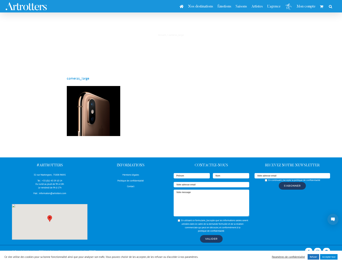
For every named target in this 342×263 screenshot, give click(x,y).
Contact (130, 186)
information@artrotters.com (52, 193)
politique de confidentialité (211, 230)
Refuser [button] (313, 256)
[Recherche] (330, 6)
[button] (49, 218)
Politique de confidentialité (130, 180)
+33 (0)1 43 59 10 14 (52, 180)
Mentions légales (130, 174)
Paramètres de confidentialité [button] (288, 257)
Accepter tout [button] (328, 256)
